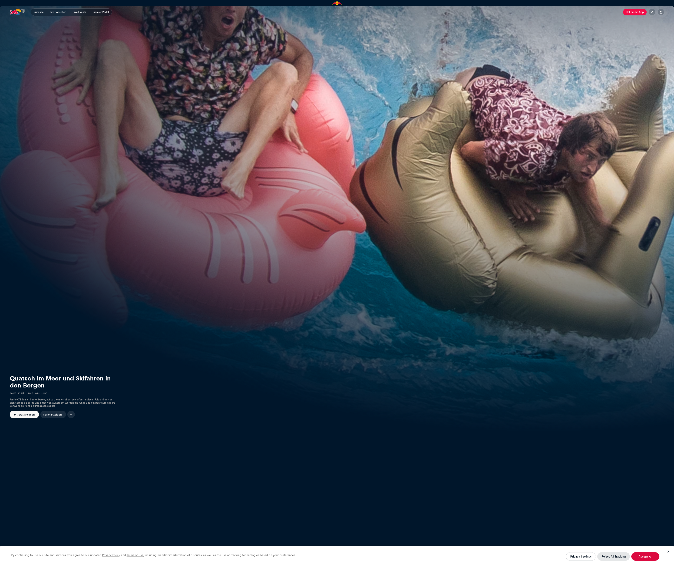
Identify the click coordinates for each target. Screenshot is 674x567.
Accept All (645, 556)
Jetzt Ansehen (58, 12)
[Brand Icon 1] (337, 3)
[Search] (652, 12)
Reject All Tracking (614, 556)
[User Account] (661, 12)
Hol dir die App (635, 12)
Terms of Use (135, 555)
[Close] (668, 551)
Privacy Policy (111, 555)
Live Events (79, 12)
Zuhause (39, 12)
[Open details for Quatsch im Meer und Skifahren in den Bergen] (337, 219)
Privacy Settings (581, 556)
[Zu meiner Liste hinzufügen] (71, 414)
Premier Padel (101, 12)
